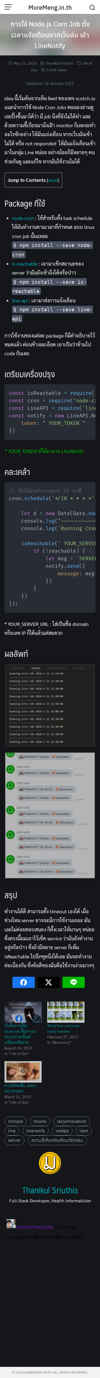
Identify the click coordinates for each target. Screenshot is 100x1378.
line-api (20, 300)
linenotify (35, 1130)
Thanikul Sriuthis (59, 63)
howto (40, 1121)
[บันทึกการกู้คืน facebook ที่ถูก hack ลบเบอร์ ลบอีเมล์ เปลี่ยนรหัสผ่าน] (23, 1012)
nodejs (62, 1130)
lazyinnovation (71, 1121)
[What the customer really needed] (65, 1012)
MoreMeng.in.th (50, 7)
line (12, 1130)
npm (83, 1130)
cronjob (15, 1121)
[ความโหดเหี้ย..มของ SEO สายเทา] (23, 1072)
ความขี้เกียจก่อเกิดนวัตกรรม (57, 1140)
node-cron (23, 218)
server (14, 1140)
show (53, 180)
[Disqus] (50, 1286)
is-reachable (25, 263)
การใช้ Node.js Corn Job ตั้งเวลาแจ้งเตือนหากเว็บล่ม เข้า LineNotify (50, 34)
